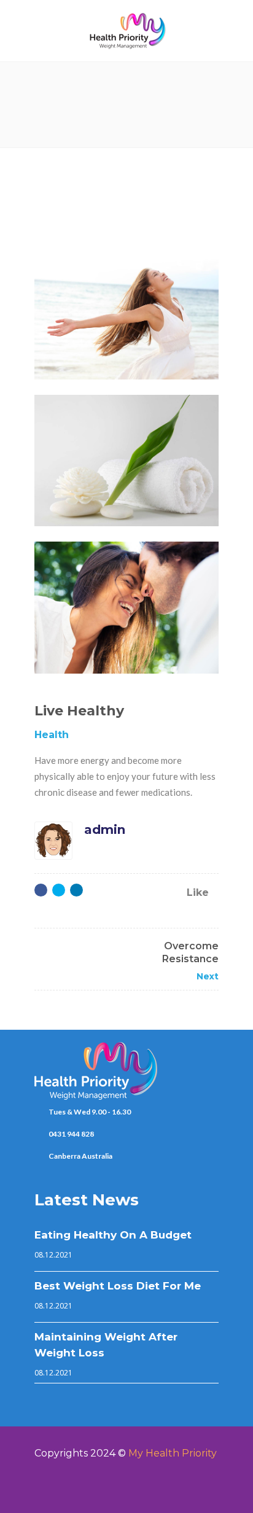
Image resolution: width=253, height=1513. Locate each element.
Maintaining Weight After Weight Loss (105, 1345)
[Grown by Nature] (126, 608)
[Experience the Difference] (126, 461)
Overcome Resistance (190, 952)
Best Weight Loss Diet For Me (117, 1286)
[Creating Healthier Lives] (126, 313)
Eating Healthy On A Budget (113, 1235)
